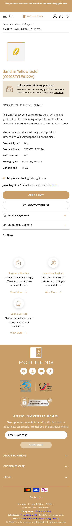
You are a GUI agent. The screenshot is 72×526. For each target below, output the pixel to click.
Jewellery (16, 24)
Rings (27, 24)
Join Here (59, 92)
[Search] (11, 16)
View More (16, 292)
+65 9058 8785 (29, 514)
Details (38, 105)
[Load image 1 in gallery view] (16, 51)
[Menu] (5, 16)
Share (10, 235)
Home (6, 24)
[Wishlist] (67, 16)
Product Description (17, 105)
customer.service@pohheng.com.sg (40, 518)
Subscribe (36, 445)
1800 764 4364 (43, 511)
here (54, 185)
